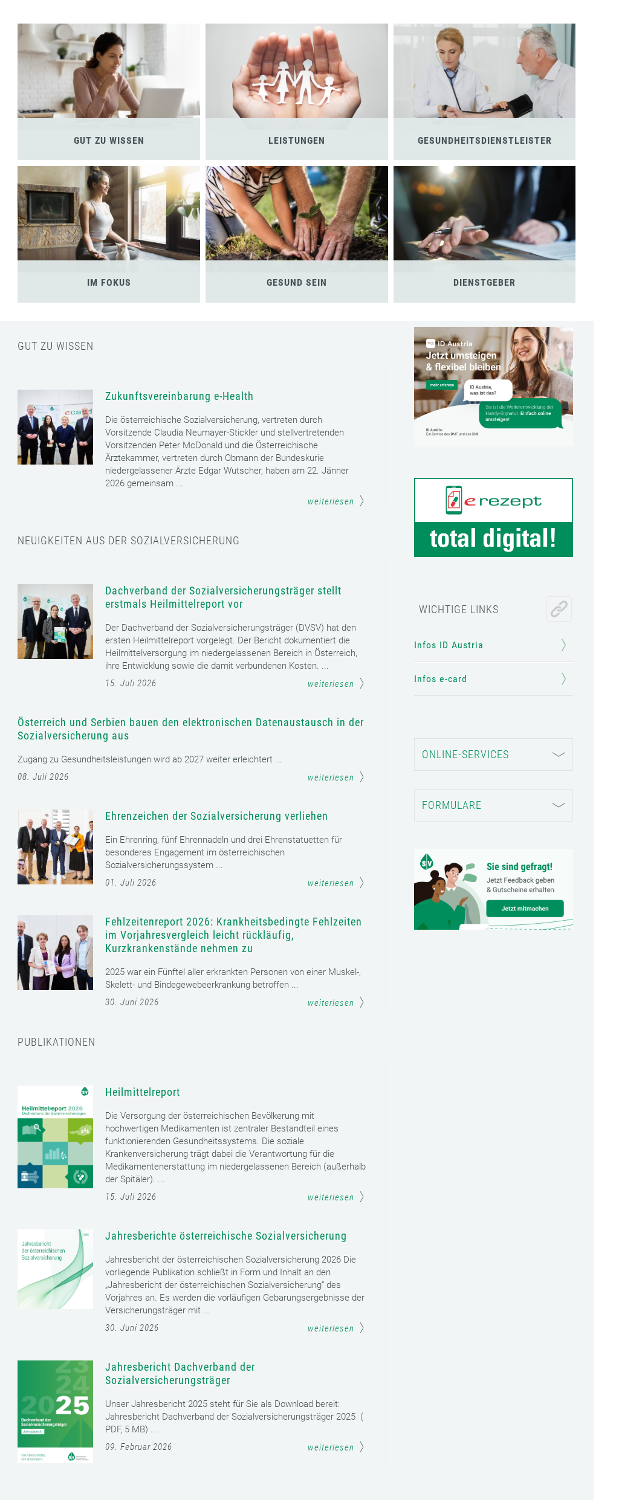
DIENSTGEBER (484, 282)
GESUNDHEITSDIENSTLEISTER (485, 140)
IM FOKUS (109, 282)
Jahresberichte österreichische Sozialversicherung (226, 1235)
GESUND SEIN (297, 282)
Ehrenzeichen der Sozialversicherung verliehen (216, 816)
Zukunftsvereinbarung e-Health (179, 396)
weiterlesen (331, 501)
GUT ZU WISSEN (109, 140)
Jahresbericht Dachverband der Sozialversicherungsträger (180, 1373)
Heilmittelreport (142, 1092)
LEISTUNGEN (296, 140)
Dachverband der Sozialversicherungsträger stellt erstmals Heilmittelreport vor (223, 597)
